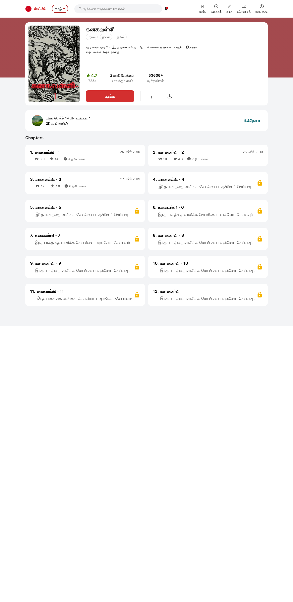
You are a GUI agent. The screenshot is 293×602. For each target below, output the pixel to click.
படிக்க (110, 96)
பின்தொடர (252, 120)
